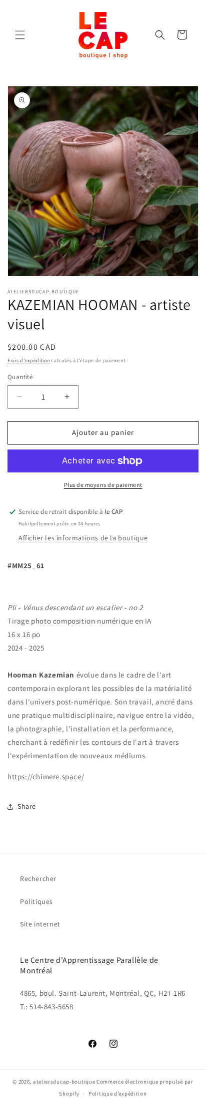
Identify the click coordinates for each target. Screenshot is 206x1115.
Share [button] (27, 806)
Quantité (20, 377)
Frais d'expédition (29, 360)
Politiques (36, 901)
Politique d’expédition (117, 1093)
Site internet (40, 923)
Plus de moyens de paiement (103, 484)
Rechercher (38, 878)
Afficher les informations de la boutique (83, 537)
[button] (20, 35)
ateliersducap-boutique (64, 1081)
